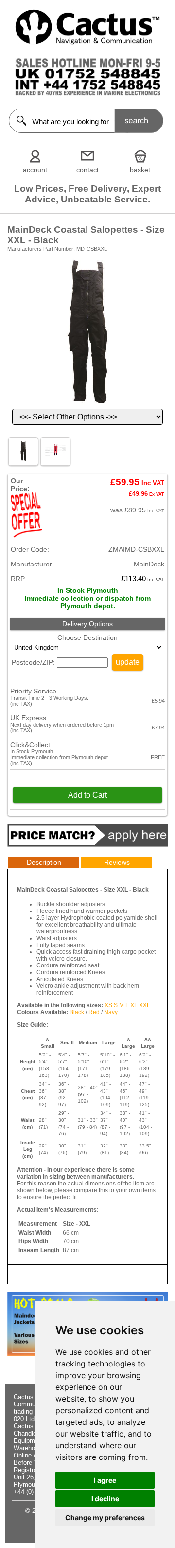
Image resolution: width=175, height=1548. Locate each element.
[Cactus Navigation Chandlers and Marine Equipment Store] (87, 42)
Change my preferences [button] (105, 1517)
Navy (111, 1012)
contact (87, 170)
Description (44, 862)
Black (77, 1012)
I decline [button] (105, 1498)
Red (94, 1012)
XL (134, 1005)
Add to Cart (87, 795)
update (128, 662)
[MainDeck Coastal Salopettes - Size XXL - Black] (87, 405)
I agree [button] (105, 1480)
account (35, 170)
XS (108, 1005)
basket (140, 170)
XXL (144, 1005)
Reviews (117, 862)
